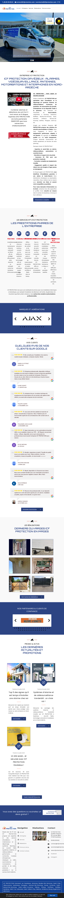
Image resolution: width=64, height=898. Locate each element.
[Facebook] (59, 2)
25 (28, 630)
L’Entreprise (25, 8)
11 (39, 326)
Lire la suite (16, 718)
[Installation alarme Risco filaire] (52, 566)
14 (39, 628)
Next (48, 319)
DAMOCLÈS (15, 121)
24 (26, 630)
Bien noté (52, 895)
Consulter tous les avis (30, 509)
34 (45, 630)
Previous (15, 319)
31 (39, 630)
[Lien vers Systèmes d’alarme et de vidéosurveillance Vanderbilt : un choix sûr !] (43, 672)
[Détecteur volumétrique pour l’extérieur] (29, 566)
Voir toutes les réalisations (30, 597)
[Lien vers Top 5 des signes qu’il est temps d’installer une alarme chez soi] (18, 672)
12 (41, 326)
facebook (54, 854)
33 (43, 630)
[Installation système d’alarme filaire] (29, 547)
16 (43, 628)
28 (33, 630)
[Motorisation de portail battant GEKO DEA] (52, 584)
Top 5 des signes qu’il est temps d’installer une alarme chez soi (19, 695)
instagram (54, 857)
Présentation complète (42, 200)
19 (49, 628)
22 (22, 630)
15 (41, 628)
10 (37, 326)
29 (35, 630)
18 (47, 628)
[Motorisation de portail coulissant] (52, 547)
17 (45, 628)
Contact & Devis (56, 8)
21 (20, 630)
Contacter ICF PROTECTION (51, 812)
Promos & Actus (46, 8)
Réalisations (37, 8)
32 (41, 630)
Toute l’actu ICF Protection (32, 797)
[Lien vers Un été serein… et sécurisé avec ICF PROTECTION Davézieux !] (18, 736)
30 (37, 630)
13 (43, 326)
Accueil (19, 8)
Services (31, 8)
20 (18, 630)
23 (24, 630)
